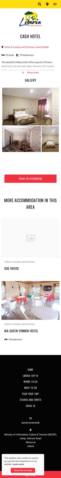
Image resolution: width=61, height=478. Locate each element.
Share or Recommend (30, 178)
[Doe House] (30, 238)
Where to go (30, 381)
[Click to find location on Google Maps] (47, 4)
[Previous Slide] (6, 300)
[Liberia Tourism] (30, 18)
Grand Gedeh (42, 47)
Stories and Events (30, 400)
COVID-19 (30, 406)
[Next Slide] (55, 300)
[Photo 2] (50, 139)
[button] (39, 4)
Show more (33, 72)
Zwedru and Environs (23, 47)
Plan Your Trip (30, 394)
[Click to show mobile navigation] (56, 4)
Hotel (7, 47)
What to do (30, 388)
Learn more (18, 464)
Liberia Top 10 (30, 376)
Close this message (23, 470)
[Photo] (30, 107)
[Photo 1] (21, 139)
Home (30, 369)
